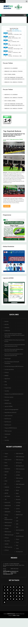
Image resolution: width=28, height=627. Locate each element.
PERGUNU (7, 508)
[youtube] (19, 587)
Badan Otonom (8, 459)
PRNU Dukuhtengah (9, 534)
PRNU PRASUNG (19, 453)
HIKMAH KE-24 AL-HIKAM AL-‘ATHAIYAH (13, 71)
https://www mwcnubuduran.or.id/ (9, 573)
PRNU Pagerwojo (8, 547)
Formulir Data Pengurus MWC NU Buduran (14, 366)
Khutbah (18, 496)
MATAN (6, 493)
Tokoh (17, 548)
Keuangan (7, 400)
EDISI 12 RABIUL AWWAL (10, 74)
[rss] (16, 593)
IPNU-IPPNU (7, 541)
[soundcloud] (22, 590)
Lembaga (18, 502)
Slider (6, 437)
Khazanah (18, 499)
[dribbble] (13, 590)
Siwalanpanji (7, 434)
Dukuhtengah (8, 358)
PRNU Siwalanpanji (20, 469)
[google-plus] (16, 587)
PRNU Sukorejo (19, 478)
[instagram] (7, 590)
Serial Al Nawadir (20, 536)
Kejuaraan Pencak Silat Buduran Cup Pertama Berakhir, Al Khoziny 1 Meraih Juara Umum (14, 135)
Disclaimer (7, 327)
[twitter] (7, 587)
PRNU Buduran (8, 525)
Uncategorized (19, 551)
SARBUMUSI (7, 511)
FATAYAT (7, 471)
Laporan (18, 508)
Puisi (17, 545)
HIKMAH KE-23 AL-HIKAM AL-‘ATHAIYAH (13, 82)
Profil (6, 384)
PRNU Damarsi (8, 531)
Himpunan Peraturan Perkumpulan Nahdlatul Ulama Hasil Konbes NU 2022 (15, 345)
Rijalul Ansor (7, 378)
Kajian (17, 493)
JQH (5, 499)
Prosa (17, 542)
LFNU (17, 520)
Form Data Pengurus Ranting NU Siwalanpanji (12, 362)
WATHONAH (7, 496)
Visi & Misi (7, 391)
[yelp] (7, 593)
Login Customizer (8, 415)
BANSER (6, 375)
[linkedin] (10, 587)
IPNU (6, 381)
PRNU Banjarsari (8, 522)
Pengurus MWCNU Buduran (11, 428)
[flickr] (19, 593)
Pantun (17, 539)
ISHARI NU (7, 487)
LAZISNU (7, 528)
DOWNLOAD (7, 330)
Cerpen (17, 533)
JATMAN (7, 490)
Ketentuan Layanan (9, 397)
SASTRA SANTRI (20, 530)
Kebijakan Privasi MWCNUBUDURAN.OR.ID (14, 394)
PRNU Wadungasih (20, 484)
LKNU (17, 524)
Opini (17, 527)
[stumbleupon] (16, 590)
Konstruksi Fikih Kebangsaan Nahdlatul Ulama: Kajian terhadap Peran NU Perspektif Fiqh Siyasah (14, 335)
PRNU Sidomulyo (20, 459)
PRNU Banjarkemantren (8, 518)
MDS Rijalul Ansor (20, 465)
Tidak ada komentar (14, 139)
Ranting (6, 514)
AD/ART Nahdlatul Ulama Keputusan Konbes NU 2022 (15, 340)
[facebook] (4, 587)
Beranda (6, 321)
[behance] (4, 593)
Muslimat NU (7, 502)
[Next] (22, 261)
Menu (3, 15)
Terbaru (6, 453)
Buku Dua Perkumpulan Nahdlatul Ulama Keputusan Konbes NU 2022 (14, 354)
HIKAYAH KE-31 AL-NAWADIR (11, 68)
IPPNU (6, 481)
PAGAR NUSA (8, 505)
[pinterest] (13, 587)
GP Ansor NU (19, 462)
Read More (6, 206)
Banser (6, 465)
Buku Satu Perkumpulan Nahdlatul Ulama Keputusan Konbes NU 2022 (14, 350)
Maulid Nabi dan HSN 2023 (10, 412)
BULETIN (6, 324)
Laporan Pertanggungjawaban (11, 409)
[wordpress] (10, 593)
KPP (5, 484)
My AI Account (8, 418)
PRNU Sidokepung (20, 456)
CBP (5, 478)
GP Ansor (7, 372)
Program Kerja (8, 387)
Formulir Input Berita (9, 369)
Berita (6, 456)
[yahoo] (10, 590)
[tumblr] (4, 590)
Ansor (6, 462)
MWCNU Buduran (11, 613)
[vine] (13, 593)
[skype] (22, 587)
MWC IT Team (16, 615)
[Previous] (6, 261)
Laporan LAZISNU (8, 406)
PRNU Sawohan (8, 431)
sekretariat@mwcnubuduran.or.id (10, 571)
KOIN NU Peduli (8, 403)
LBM (17, 517)
